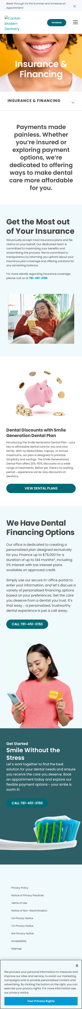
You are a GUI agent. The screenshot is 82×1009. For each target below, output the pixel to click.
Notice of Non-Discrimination (29, 910)
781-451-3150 (38, 278)
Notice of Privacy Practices (27, 895)
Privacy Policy (19, 887)
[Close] (77, 965)
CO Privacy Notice (22, 926)
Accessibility (18, 941)
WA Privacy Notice (22, 933)
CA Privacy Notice (22, 918)
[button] (75, 22)
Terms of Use (19, 903)
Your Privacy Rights (41, 1001)
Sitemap (16, 948)
